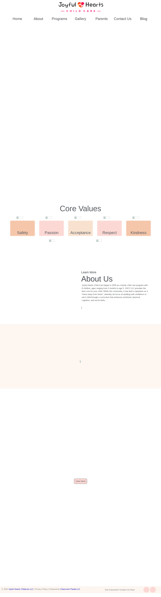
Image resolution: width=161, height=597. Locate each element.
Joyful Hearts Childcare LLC (20, 589)
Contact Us (122, 19)
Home (17, 19)
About (38, 19)
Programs (59, 19)
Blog (143, 19)
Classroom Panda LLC (70, 589)
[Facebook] (146, 590)
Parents (101, 19)
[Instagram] (153, 590)
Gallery (80, 19)
